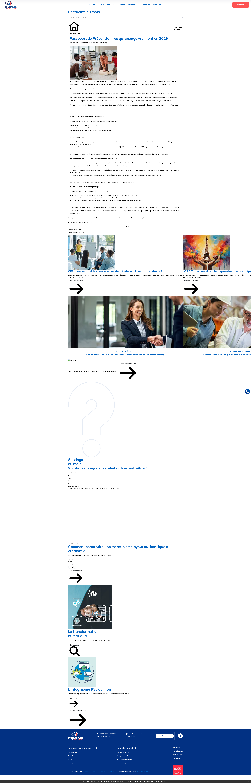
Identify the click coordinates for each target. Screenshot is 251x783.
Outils (101, 5)
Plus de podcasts (76, 571)
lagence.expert (143, 771)
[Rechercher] (182, 17)
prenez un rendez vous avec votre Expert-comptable (128, 218)
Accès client (178, 751)
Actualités (158, 5)
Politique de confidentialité (106, 771)
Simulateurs (145, 5)
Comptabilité (72, 752)
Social (70, 759)
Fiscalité (71, 756)
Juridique (71, 763)
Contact (240, 5)
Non (76, 473)
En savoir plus (161, 781)
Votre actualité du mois (78, 710)
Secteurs (132, 5)
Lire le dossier (75, 645)
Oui (70, 473)
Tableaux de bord (123, 752)
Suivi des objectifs (123, 763)
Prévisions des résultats (125, 759)
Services (110, 5)
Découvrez (74, 698)
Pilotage (121, 5)
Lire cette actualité (76, 281)
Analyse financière (123, 756)
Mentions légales (89, 771)
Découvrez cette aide (128, 364)
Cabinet (92, 5)
